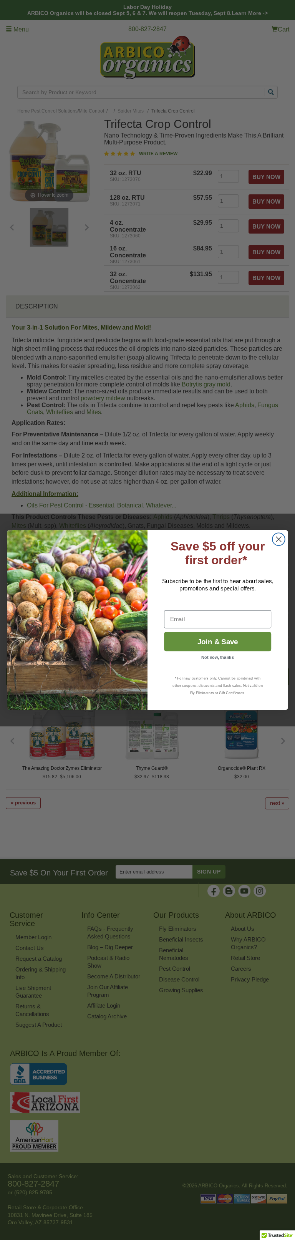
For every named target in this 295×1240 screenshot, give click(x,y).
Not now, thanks (217, 657)
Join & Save (217, 642)
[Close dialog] (278, 539)
